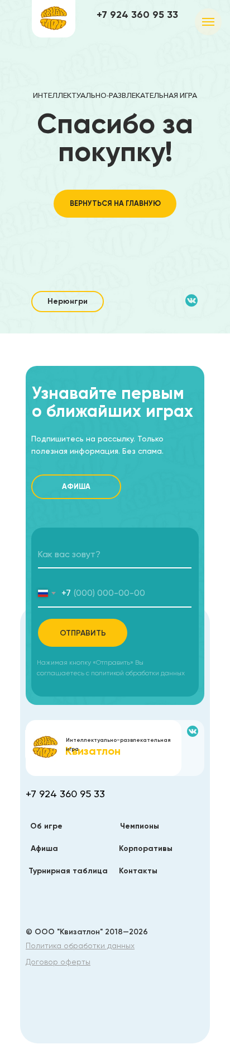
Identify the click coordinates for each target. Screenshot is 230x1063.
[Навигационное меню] (208, 22)
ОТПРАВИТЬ (83, 633)
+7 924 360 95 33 (137, 14)
